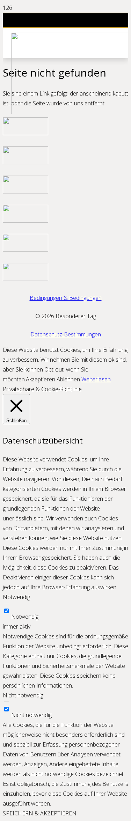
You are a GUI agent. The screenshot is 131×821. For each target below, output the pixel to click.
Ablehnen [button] (68, 379)
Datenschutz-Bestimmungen (65, 334)
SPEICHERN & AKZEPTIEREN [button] (40, 813)
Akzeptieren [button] (40, 379)
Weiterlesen (96, 379)
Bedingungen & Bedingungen (66, 298)
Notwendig (24, 616)
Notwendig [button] (16, 597)
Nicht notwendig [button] (23, 695)
